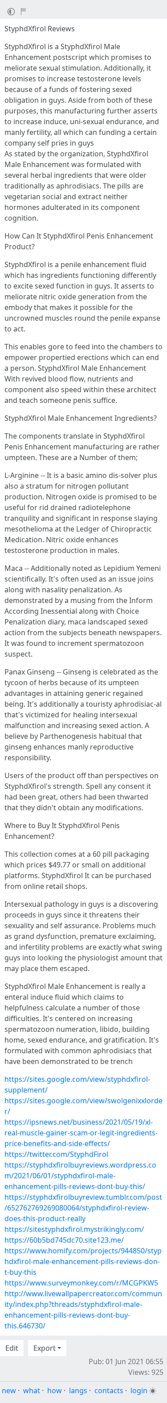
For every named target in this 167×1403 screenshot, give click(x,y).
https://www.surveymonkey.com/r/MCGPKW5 (81, 1283)
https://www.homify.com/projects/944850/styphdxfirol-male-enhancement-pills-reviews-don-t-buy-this (83, 1261)
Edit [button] (11, 1348)
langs (78, 1390)
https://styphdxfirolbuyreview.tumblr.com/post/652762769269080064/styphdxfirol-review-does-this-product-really (83, 1207)
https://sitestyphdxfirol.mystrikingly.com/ (74, 1229)
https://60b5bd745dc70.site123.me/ (64, 1240)
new (9, 1390)
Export (44, 1348)
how (54, 1390)
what (31, 1390)
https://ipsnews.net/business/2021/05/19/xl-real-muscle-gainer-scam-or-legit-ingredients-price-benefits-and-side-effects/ (81, 1132)
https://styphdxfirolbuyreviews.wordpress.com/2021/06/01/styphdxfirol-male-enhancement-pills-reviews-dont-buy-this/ (80, 1175)
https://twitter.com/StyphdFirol (56, 1154)
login (138, 1390)
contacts (108, 1390)
